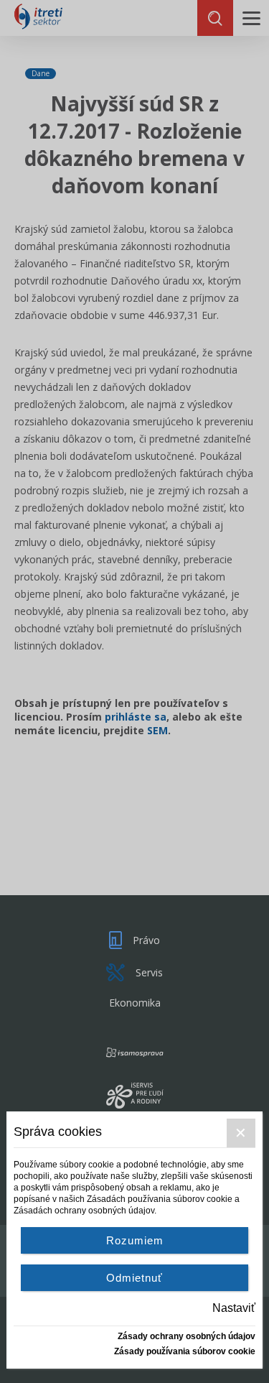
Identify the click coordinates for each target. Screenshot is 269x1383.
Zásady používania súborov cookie (184, 1351)
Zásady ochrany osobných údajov (186, 1336)
